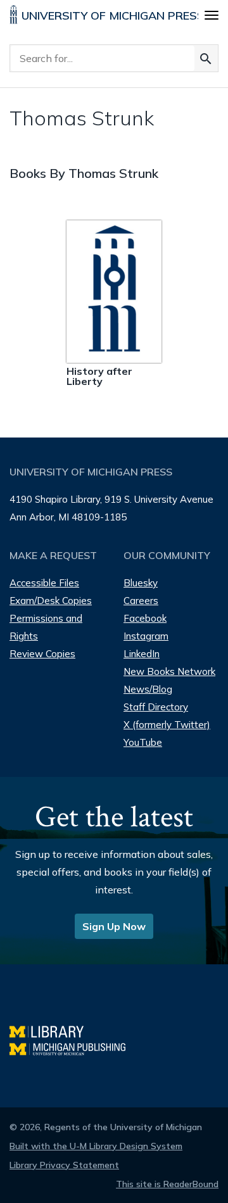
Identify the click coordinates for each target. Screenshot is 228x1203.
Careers (141, 601)
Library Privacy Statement (64, 1165)
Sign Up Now (114, 926)
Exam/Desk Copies (51, 601)
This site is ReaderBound (167, 1184)
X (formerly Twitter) (167, 725)
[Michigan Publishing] (74, 1047)
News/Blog (148, 689)
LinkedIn (142, 654)
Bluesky (141, 583)
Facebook (145, 618)
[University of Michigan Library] (53, 1030)
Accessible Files (44, 583)
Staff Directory (156, 707)
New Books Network (169, 671)
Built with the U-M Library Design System (96, 1146)
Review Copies (42, 654)
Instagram (146, 636)
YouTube (143, 742)
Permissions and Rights (46, 627)
